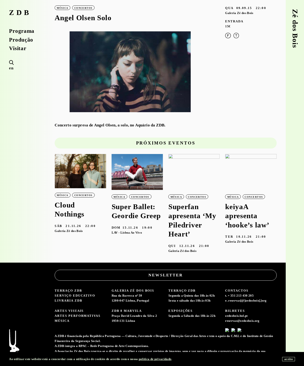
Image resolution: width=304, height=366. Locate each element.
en (11, 68)
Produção (21, 40)
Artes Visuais (69, 311)
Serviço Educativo (75, 295)
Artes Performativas (77, 316)
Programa (21, 31)
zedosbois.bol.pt (236, 316)
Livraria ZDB (68, 300)
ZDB (20, 12)
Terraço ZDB (68, 290)
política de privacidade (155, 359)
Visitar (17, 48)
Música (62, 321)
